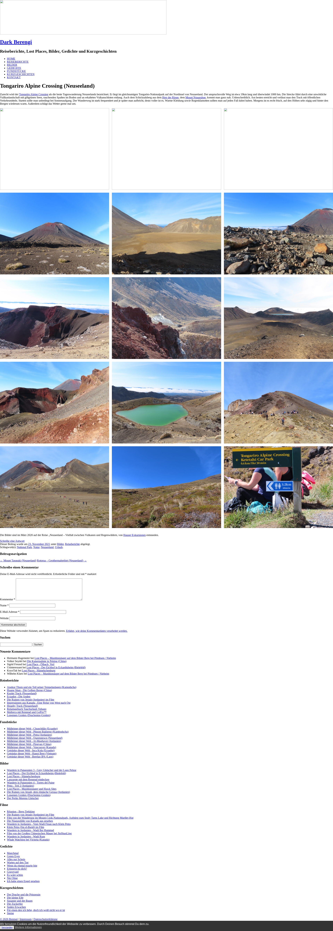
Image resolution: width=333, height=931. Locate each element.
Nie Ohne (12, 878)
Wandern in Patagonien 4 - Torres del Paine (30, 782)
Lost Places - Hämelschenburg (38, 670)
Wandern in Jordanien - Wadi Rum (26, 836)
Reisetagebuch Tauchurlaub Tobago (26, 709)
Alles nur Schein (16, 859)
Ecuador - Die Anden (18, 696)
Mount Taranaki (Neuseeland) (18, 560)
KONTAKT (14, 77)
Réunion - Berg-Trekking (21, 811)
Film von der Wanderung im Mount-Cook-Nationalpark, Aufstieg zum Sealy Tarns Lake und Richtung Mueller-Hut (70, 817)
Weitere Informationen (28, 927)
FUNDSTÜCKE (16, 71)
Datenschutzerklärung (45, 919)
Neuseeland (47, 547)
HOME (11, 58)
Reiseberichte (72, 544)
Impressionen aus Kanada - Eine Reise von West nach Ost (38, 702)
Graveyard (13, 871)
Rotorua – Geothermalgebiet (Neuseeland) (62, 560)
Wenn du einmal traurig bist (22, 865)
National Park (24, 547)
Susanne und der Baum (19, 900)
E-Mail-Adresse (9, 611)
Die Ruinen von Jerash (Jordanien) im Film (30, 699)
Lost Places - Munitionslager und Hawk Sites (31, 788)
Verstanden (7, 927)
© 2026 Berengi (9, 919)
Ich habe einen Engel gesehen (23, 881)
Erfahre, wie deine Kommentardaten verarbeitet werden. (96, 630)
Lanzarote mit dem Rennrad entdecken (28, 779)
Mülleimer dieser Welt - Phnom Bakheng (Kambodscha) (38, 731)
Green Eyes (13, 856)
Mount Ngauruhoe (195, 97)
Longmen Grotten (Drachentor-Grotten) (28, 715)
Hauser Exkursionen (134, 535)
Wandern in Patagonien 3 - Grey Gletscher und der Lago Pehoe (41, 770)
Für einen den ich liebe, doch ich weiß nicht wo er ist (36, 910)
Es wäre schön (15, 874)
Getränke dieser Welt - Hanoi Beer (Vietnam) (31, 753)
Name (4, 605)
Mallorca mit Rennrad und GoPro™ (26, 712)
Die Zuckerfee (15, 903)
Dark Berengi (16, 42)
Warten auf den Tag (17, 862)
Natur (36, 547)
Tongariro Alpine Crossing (33, 94)
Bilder (60, 544)
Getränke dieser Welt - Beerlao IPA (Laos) (30, 756)
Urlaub (59, 547)
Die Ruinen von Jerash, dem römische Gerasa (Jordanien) (38, 792)
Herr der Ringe (170, 97)
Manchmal (13, 853)
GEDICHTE (14, 68)
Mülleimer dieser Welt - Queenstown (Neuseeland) (34, 737)
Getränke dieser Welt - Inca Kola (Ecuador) (30, 750)
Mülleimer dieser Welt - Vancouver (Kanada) (31, 747)
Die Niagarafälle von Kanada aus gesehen (30, 820)
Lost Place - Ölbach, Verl (40, 664)
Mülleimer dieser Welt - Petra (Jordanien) (29, 734)
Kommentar (7, 599)
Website (4, 618)
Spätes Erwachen (16, 907)
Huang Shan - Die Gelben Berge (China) (29, 690)
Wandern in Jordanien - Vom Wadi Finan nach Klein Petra (39, 824)
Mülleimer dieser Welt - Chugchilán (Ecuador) (32, 728)
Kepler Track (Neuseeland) (22, 693)
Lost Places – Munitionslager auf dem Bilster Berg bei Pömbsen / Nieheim (75, 658)
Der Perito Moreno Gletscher (23, 798)
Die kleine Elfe (15, 897)
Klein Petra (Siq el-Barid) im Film (25, 827)
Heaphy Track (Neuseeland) (22, 705)
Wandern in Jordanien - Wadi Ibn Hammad (30, 830)
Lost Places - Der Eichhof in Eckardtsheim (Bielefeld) (56, 667)
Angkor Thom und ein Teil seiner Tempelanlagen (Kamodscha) (41, 687)
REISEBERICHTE (18, 61)
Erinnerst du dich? (17, 868)
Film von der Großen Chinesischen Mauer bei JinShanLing (39, 833)
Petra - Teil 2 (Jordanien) (20, 785)
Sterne (10, 913)
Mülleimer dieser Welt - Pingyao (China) (29, 744)
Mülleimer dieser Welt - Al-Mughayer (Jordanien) (34, 741)
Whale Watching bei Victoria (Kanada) (28, 839)
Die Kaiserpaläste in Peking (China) (46, 661)
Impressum (26, 919)
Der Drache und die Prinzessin (23, 894)
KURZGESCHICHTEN (21, 74)
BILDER (12, 64)
